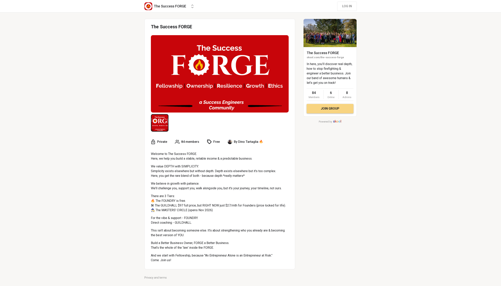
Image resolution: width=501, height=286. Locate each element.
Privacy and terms (155, 277)
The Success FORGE (323, 53)
